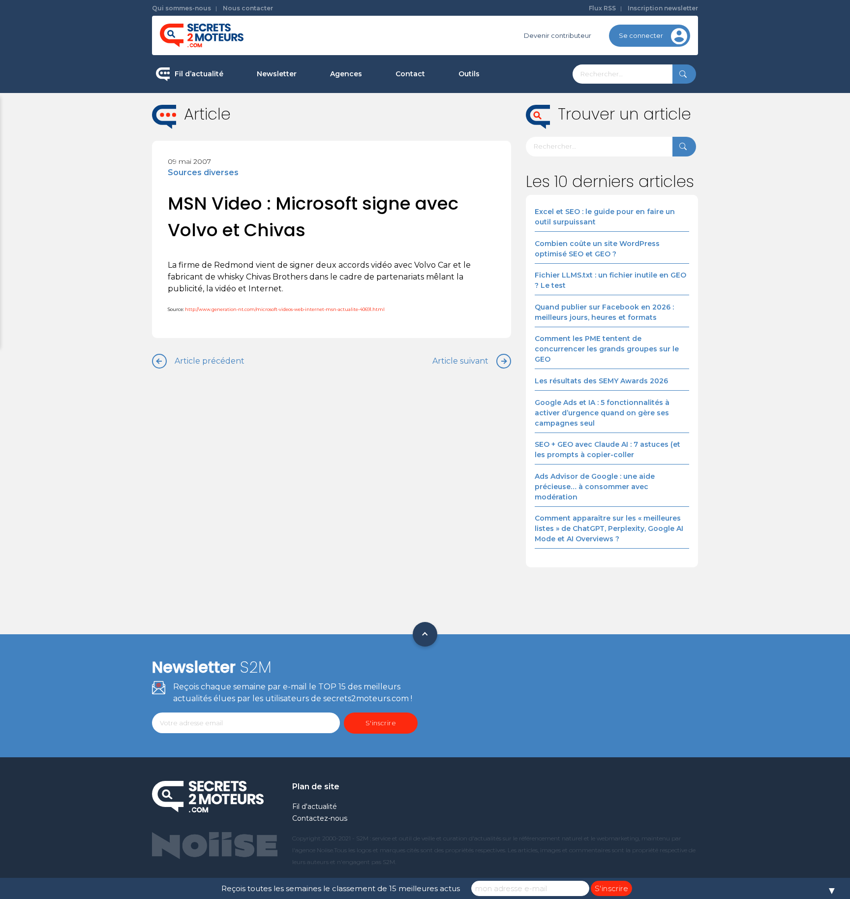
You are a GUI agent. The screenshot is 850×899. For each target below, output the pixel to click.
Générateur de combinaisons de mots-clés (511, 228)
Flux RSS (602, 8)
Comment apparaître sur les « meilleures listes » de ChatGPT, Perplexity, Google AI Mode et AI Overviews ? (609, 528)
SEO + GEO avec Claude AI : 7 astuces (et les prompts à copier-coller (607, 449)
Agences (346, 73)
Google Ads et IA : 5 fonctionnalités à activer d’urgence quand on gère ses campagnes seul (602, 413)
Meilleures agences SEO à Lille (379, 170)
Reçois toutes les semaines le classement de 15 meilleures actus (340, 888)
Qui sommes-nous (181, 8)
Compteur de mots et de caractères (517, 108)
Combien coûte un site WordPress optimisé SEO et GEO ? (597, 248)
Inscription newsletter (663, 8)
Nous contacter (248, 8)
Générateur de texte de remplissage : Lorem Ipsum (518, 145)
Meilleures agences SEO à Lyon (381, 139)
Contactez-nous (319, 818)
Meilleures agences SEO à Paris (381, 108)
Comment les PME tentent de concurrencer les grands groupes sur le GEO (607, 349)
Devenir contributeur (557, 35)
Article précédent (209, 361)
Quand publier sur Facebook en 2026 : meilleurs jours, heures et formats (604, 312)
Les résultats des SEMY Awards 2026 (601, 380)
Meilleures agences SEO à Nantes (385, 202)
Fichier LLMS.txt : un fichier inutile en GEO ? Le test (610, 280)
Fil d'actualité (314, 806)
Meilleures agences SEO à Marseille (388, 233)
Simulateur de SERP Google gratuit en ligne (515, 186)
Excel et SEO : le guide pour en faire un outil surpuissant (605, 216)
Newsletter (277, 73)
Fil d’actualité (199, 73)
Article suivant (460, 361)
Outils (469, 73)
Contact (410, 73)
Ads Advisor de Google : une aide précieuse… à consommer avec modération (595, 486)
